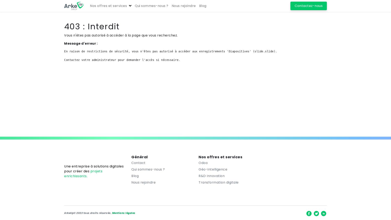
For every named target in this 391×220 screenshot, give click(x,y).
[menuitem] (151, 6)
